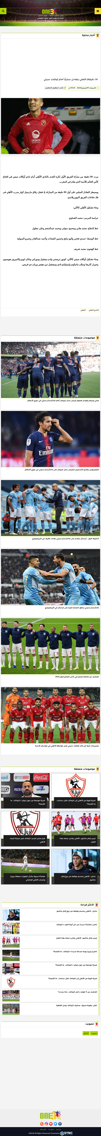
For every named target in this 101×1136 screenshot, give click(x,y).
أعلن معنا (43, 1129)
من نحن (58, 1129)
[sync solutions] (66, 1133)
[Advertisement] (50, 62)
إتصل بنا (51, 1129)
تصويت (94, 1033)
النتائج (86, 1033)
